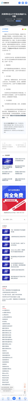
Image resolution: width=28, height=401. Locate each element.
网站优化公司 (5, 375)
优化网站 (4, 321)
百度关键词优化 (6, 355)
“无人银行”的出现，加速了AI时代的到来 (21, 146)
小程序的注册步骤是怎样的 (17, 270)
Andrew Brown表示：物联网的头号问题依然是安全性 (7, 147)
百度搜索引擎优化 (6, 368)
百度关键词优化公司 (7, 357)
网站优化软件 (5, 382)
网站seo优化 (5, 373)
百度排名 (4, 364)
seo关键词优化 (6, 310)
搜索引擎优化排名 (6, 335)
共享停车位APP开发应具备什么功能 (11, 297)
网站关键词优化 (6, 384)
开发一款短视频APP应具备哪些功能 (11, 290)
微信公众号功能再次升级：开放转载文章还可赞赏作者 (7, 167)
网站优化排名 (5, 377)
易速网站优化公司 (7, 130)
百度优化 (4, 350)
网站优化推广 (5, 380)
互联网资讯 (5, 319)
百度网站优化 (5, 371)
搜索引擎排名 (5, 346)
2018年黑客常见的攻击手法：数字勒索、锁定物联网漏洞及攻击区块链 (18, 265)
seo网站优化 (5, 314)
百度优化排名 (5, 353)
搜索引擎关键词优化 (7, 339)
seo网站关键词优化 (7, 317)
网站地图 (20, 395)
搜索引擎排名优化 (6, 348)
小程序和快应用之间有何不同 (18, 236)
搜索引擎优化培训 (6, 330)
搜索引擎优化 (11, 123)
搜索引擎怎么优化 (6, 344)
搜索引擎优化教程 (6, 337)
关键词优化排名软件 (7, 326)
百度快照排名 (5, 362)
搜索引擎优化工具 (6, 332)
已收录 (18, 20)
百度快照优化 (5, 359)
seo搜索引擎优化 (6, 312)
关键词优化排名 (6, 323)
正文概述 (5, 29)
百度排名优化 (5, 366)
